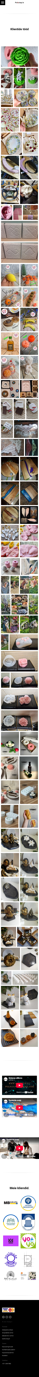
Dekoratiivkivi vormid (7, 1335)
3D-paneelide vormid (7, 1333)
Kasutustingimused (7, 1346)
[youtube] (10, 1317)
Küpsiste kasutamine (8, 1352)
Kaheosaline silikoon (7, 1330)
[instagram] (7, 1317)
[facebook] (3, 1317)
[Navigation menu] (2, 3)
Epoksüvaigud (6, 1338)
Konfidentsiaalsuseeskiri (8, 1349)
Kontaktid (4, 1355)
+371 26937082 (6, 1363)
